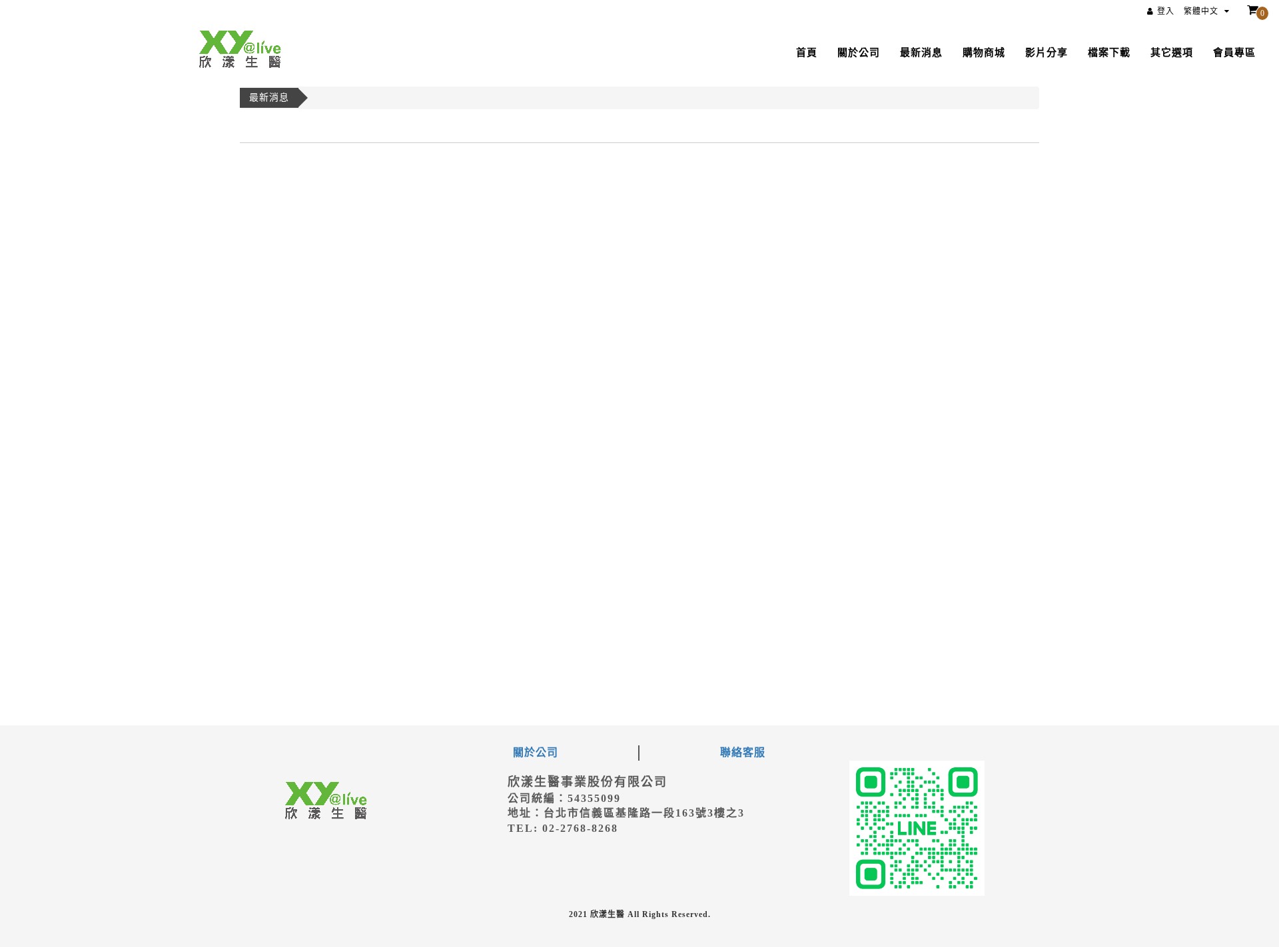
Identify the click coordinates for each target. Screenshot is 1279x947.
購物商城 (984, 52)
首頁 (806, 52)
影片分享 (1046, 52)
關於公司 (858, 52)
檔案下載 (1109, 52)
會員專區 (1234, 52)
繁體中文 (1202, 11)
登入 (1165, 11)
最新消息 (921, 52)
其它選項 (1171, 52)
